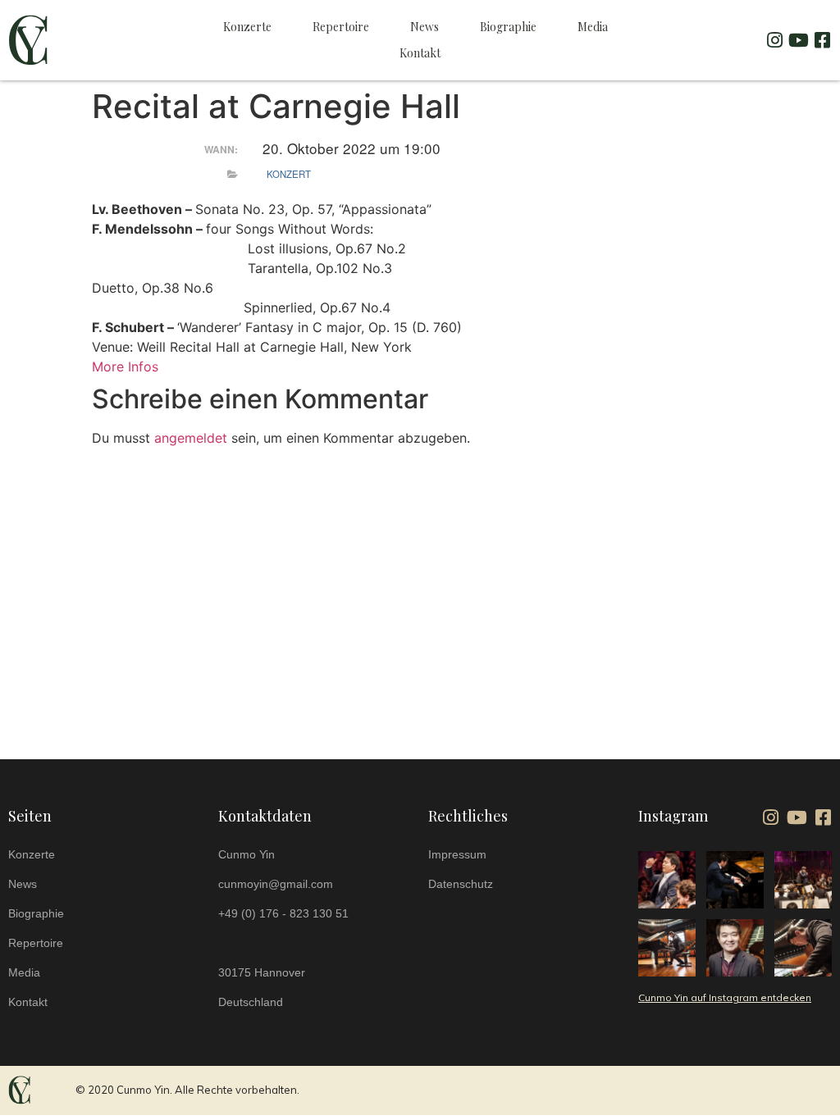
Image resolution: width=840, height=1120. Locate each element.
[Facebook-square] (823, 40)
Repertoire (341, 26)
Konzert (289, 173)
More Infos (125, 366)
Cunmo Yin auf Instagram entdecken (724, 997)
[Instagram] (775, 40)
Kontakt (420, 53)
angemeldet (190, 438)
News (424, 26)
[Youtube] (799, 40)
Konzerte (247, 26)
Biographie (508, 26)
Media (593, 26)
